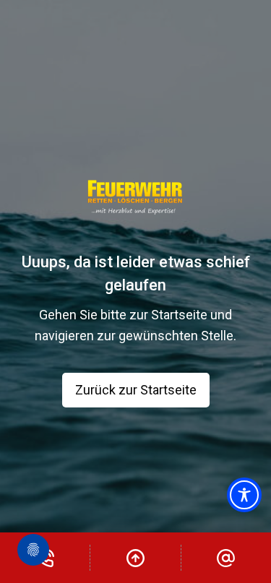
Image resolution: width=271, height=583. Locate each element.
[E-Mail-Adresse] (226, 557)
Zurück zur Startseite (136, 389)
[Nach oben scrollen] (135, 557)
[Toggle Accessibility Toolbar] (244, 495)
